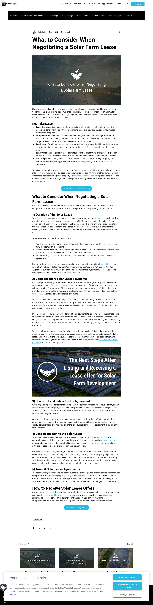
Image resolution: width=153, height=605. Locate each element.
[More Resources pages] (127, 3)
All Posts (13, 16)
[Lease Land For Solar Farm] (115, 558)
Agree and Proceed (127, 577)
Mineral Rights (115, 16)
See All (130, 544)
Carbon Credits (99, 16)
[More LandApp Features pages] (114, 3)
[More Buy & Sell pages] (70, 3)
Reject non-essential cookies (127, 585)
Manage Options (127, 595)
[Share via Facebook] (33, 528)
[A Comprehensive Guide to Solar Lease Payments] (37, 558)
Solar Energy (53, 16)
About (5, 602)
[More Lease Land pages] (84, 3)
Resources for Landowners (32, 16)
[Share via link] (51, 528)
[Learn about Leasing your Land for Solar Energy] (76, 558)
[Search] (147, 4)
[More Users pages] (94, 3)
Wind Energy (67, 16)
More (128, 16)
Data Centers (82, 16)
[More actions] (119, 31)
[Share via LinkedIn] (45, 528)
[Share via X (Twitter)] (39, 528)
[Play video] (76, 372)
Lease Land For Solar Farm (114, 572)
